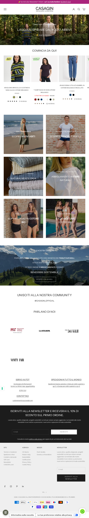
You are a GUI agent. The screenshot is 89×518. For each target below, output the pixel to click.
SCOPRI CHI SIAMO (44, 279)
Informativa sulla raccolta (22, 515)
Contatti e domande (10, 457)
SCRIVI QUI (22, 390)
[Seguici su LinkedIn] (23, 486)
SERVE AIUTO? (22, 379)
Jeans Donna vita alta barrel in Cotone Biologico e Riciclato (72, 86)
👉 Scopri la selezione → (44, 35)
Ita (43, 492)
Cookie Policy (26, 464)
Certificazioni (26, 460)
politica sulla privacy (35, 439)
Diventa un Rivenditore (44, 454)
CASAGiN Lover (9, 464)
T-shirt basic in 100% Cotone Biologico (44, 91)
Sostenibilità (26, 457)
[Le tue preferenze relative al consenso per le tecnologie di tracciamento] (2, 388)
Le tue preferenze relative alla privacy (55, 515)
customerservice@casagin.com (23, 400)
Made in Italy (26, 454)
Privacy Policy (26, 462)
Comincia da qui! (44, 50)
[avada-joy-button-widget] (5, 512)
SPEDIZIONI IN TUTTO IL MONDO (66, 379)
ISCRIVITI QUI (66, 2)
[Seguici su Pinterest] (17, 486)
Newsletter (7, 462)
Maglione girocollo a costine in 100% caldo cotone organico (17, 89)
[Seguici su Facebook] (5, 486)
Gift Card (6, 460)
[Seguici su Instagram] (11, 486)
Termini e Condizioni (10, 452)
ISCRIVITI (64, 432)
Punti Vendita (41, 452)
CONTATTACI (23, 396)
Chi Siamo (25, 452)
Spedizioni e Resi (9, 454)
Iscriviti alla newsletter (71, 478)
